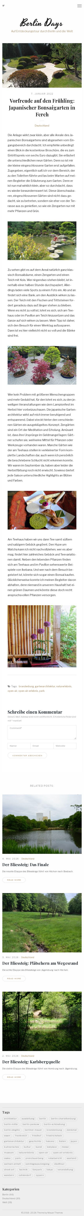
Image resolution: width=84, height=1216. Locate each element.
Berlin (42, 1118)
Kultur (27, 1147)
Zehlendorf (25, 1175)
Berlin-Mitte (11, 1124)
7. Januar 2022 (42, 93)
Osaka (7, 1158)
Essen (7, 1135)
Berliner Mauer (33, 1130)
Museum (9, 1152)
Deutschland (42, 125)
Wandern (9, 1175)
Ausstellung (28, 1118)
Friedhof (36, 1135)
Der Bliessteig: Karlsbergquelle (31, 1061)
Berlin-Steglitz (12, 1130)
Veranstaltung (65, 1169)
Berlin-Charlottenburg (63, 1118)
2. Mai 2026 (10, 1056)
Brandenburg (26, 686)
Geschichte (35, 1141)
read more (14, 880)
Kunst (39, 1147)
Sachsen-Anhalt (12, 1164)
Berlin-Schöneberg (54, 1124)
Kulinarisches (11, 1147)
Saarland (71, 1158)
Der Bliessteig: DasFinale (25, 864)
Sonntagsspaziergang (37, 1164)
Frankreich (21, 1135)
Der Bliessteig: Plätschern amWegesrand (40, 963)
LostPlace (52, 1147)
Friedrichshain (54, 1135)
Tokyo (50, 1169)
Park (42, 690)
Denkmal (72, 1130)
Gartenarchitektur (45, 686)
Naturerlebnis (63, 686)
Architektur (10, 1118)
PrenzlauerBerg (35, 1158)
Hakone (50, 1141)
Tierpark (37, 1169)
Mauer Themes (55, 1213)
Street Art (9, 1169)
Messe (65, 1147)
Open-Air (12, 690)
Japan (74, 1141)
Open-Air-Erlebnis (28, 690)
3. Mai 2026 (10, 957)
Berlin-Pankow (31, 1124)
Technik (23, 1169)
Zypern (40, 1175)
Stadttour (59, 1164)
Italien (62, 1141)
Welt (4, 1202)
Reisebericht (55, 1158)
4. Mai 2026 (10, 858)
